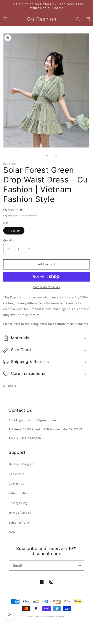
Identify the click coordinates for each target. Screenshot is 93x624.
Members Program (21, 464)
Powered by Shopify (55, 616)
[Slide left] (37, 155)
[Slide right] (56, 155)
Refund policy (18, 493)
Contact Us (16, 483)
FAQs (12, 532)
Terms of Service (20, 513)
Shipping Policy (19, 522)
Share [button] (12, 386)
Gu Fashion (41, 616)
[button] (5, 19)
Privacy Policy (18, 503)
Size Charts (16, 474)
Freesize (14, 231)
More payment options (46, 286)
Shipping (7, 215)
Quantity (8, 240)
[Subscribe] (79, 566)
